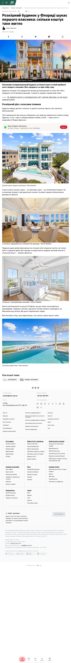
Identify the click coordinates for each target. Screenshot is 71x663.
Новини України (11, 446)
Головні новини (10, 444)
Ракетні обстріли (32, 444)
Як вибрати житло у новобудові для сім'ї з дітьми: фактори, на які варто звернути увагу (34, 98)
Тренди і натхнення (16, 8)
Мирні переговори (33, 449)
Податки (8, 481)
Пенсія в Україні (11, 484)
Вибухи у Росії (31, 456)
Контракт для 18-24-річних (57, 453)
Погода (8, 456)
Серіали (29, 479)
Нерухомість (5, 8)
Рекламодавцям (7, 428)
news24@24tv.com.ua (10, 396)
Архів (49, 422)
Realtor (11, 32)
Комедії (29, 477)
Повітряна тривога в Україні (35, 451)
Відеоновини (10, 451)
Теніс (28, 498)
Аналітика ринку (11, 493)
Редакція (5, 416)
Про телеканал (7, 422)
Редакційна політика (9, 419)
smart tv (31, 553)
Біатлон (29, 500)
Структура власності (53, 419)
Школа (51, 474)
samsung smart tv (42, 553)
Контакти (50, 413)
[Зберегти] (62, 36)
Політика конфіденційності (33, 413)
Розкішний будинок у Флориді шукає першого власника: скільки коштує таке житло (46, 8)
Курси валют (9, 472)
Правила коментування (32, 426)
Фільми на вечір (32, 474)
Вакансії (50, 416)
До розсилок (59, 514)
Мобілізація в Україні (56, 441)
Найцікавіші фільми (33, 469)
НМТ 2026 (51, 476)
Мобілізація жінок (54, 451)
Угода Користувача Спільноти (33, 423)
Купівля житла (10, 495)
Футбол (29, 495)
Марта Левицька (11, 28)
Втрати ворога (31, 459)
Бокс (28, 493)
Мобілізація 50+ (53, 448)
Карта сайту (51, 425)
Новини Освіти (54, 467)
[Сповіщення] (69, 2)
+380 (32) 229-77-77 (15, 543)
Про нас (5, 413)
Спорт (29, 490)
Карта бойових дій (33, 446)
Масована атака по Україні (35, 454)
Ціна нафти (9, 469)
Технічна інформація (31, 429)
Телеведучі (6, 425)
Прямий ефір (10, 449)
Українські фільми (32, 472)
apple (20, 553)
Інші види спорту (32, 503)
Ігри (49, 428)
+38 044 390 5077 (42, 396)
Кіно (29, 467)
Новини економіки (12, 467)
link (37, 403)
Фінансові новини (11, 474)
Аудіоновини (9, 454)
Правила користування (9, 431)
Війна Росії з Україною (35, 441)
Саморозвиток (53, 479)
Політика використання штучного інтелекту (34, 416)
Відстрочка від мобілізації (57, 456)
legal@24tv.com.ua (26, 545)
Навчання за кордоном (56, 481)
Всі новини (9, 441)
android (10, 553)
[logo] (12, 2)
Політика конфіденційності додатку (35, 420)
